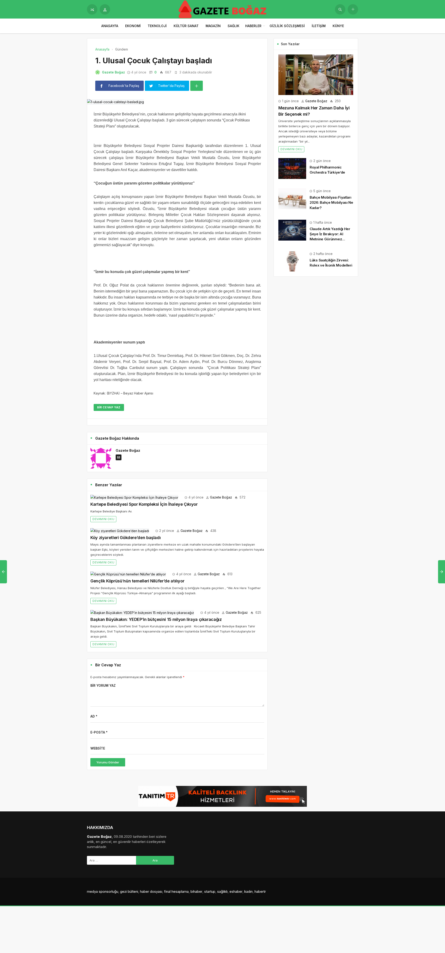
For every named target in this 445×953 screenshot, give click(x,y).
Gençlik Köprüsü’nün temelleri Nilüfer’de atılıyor (137, 580)
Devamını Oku (103, 519)
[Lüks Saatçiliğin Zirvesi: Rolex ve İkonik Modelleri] (292, 261)
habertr (260, 891)
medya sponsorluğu (102, 891)
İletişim (319, 26)
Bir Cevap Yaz (109, 407)
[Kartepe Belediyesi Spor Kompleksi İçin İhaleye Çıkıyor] (134, 497)
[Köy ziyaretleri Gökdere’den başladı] (119, 531)
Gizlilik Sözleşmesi (287, 26)
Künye (338, 26)
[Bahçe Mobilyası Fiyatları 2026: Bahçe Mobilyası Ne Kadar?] (292, 198)
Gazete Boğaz (113, 72)
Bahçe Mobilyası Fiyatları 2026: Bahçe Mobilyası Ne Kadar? (331, 202)
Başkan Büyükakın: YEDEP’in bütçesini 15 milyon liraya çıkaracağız (156, 619)
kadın (248, 891)
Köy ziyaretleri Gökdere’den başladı (125, 537)
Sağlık (233, 26)
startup (209, 891)
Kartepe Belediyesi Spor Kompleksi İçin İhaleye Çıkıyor (144, 504)
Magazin (213, 26)
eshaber (235, 891)
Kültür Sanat (186, 26)
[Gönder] (340, 9)
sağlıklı (222, 891)
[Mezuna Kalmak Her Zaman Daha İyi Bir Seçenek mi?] (315, 74)
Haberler (253, 26)
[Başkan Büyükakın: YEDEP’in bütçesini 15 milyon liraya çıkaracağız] (142, 612)
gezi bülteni (129, 891)
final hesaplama (176, 891)
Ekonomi (133, 26)
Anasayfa (109, 26)
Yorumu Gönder (107, 762)
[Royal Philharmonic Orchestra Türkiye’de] (292, 168)
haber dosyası (151, 891)
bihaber (196, 891)
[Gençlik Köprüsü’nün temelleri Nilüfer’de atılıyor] (128, 574)
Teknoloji (157, 26)
